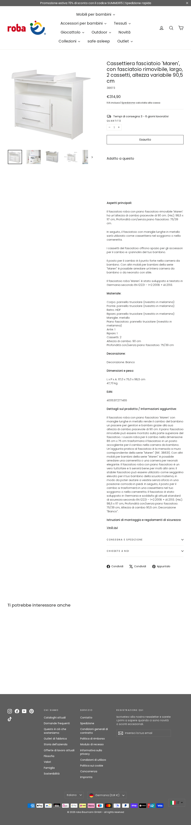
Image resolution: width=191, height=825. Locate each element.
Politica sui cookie (91, 765)
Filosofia (49, 756)
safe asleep (98, 41)
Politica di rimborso (92, 738)
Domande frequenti (57, 723)
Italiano (72, 795)
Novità (124, 32)
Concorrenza (88, 771)
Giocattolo (71, 32)
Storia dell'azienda (55, 744)
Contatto (86, 717)
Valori (47, 762)
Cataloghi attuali (55, 717)
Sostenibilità (52, 773)
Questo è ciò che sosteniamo (55, 731)
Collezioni (68, 41)
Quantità (114, 121)
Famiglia (49, 768)
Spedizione (128, 102)
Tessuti (121, 23)
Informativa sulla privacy (91, 752)
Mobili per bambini (94, 14)
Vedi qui (112, 527)
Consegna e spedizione (125, 539)
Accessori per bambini (82, 23)
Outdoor (100, 32)
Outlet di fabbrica (55, 738)
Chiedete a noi (118, 551)
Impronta (86, 777)
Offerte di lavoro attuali (59, 750)
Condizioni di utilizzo (93, 760)
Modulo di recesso (92, 744)
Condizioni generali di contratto (94, 731)
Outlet (123, 41)
